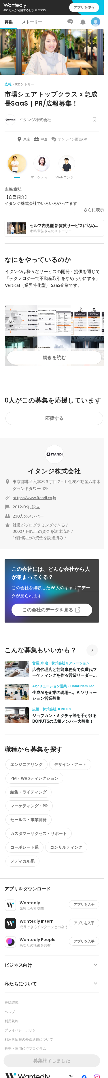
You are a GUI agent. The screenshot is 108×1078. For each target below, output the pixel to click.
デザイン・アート (70, 764)
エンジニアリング (26, 764)
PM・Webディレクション (34, 778)
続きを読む (54, 357)
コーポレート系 (24, 847)
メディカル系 (22, 861)
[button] (54, 889)
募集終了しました (51, 1060)
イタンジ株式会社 (54, 471)
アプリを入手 (84, 904)
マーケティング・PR (29, 806)
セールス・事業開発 (28, 820)
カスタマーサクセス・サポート (38, 833)
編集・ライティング (28, 792)
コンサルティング (66, 847)
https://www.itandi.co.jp (34, 497)
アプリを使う (84, 7)
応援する (54, 418)
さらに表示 (94, 210)
